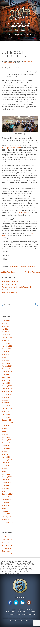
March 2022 (6, 406)
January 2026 (6, 340)
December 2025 (7, 343)
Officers (29, 609)
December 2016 (7, 522)
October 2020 (6, 445)
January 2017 (6, 519)
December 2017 (7, 494)
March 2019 (6, 474)
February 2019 (7, 477)
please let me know (16, 162)
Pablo (28, 620)
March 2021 (6, 437)
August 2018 (6, 485)
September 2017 (7, 500)
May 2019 (5, 471)
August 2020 (6, 448)
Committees (11, 611)
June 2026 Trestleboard (10, 290)
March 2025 (6, 363)
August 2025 (6, 352)
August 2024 (6, 374)
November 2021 (7, 417)
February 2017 (7, 517)
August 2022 (6, 397)
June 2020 (5, 454)
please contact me (25, 213)
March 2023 (6, 383)
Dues (18, 614)
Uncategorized (7, 554)
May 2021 (5, 431)
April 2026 (5, 332)
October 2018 (6, 482)
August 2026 (6, 320)
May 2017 (5, 508)
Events (25, 61)
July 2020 (5, 451)
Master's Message (20, 266)
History (20, 609)
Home (13, 609)
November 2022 (7, 391)
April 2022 (5, 403)
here (20, 185)
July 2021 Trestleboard (32, 272)
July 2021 (5, 428)
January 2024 (6, 380)
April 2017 (5, 511)
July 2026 (5, 323)
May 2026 (5, 329)
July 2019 (5, 468)
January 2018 (6, 491)
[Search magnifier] (36, 304)
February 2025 (7, 366)
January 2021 (6, 443)
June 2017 (5, 505)
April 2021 (5, 434)
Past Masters (22, 611)
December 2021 (7, 414)
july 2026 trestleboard (9, 284)
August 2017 (6, 502)
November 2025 (7, 346)
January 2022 (6, 411)
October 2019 (6, 465)
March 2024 (6, 377)
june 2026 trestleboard (9, 293)
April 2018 (5, 488)
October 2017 (6, 497)
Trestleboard (6, 551)
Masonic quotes (7, 539)
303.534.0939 (19, 31)
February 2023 (7, 386)
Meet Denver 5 (7, 545)
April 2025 (5, 360)
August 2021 (6, 426)
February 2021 (7, 440)
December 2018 (7, 480)
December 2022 (7, 389)
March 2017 (6, 514)
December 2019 (7, 463)
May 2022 (5, 400)
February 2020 (7, 460)
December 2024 (7, 371)
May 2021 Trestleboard (7, 272)
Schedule (33, 611)
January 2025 (6, 369)
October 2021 (6, 420)
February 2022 (7, 408)
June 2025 (5, 354)
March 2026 (6, 334)
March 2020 (6, 457)
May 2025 (5, 357)
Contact (11, 614)
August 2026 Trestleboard (10, 281)
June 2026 (5, 326)
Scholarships (10, 62)
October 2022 (6, 394)
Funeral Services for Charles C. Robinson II (16, 287)
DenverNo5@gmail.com (20, 34)
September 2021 (7, 423)
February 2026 (7, 337)
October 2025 (6, 349)
